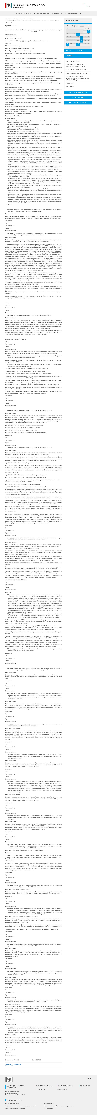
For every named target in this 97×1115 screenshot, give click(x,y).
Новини (19, 13)
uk (87, 6)
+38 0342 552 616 (40, 1089)
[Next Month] (88, 26)
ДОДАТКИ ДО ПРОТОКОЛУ (13, 1065)
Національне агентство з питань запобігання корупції (20, 1106)
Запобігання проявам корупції (76, 70)
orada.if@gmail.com (62, 1089)
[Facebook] (83, 4)
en (89, 6)
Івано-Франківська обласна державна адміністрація (59, 1106)
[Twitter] (85, 4)
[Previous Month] (67, 26)
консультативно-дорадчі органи (77, 73)
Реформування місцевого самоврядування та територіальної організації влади (77, 78)
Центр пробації (48, 1108)
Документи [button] (56, 13)
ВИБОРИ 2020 (70, 86)
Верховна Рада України (12, 1103)
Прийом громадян (79, 102)
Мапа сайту (85, 1086)
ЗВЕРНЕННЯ (79, 97)
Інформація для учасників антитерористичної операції (75, 65)
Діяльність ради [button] (43, 13)
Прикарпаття (70, 83)
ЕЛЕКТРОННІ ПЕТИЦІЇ (79, 92)
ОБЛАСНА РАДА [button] (28, 13)
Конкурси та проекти (73, 61)
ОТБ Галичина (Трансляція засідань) (15, 1108)
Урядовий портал (49, 1103)
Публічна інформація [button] (71, 13)
